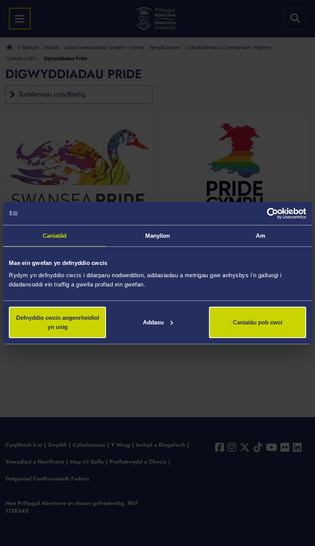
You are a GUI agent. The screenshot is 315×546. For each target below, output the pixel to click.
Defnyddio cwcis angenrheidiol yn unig (57, 322)
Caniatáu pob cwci (257, 322)
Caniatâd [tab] (55, 235)
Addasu (153, 322)
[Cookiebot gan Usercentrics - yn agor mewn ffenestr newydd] (272, 213)
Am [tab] (260, 235)
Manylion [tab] (157, 235)
